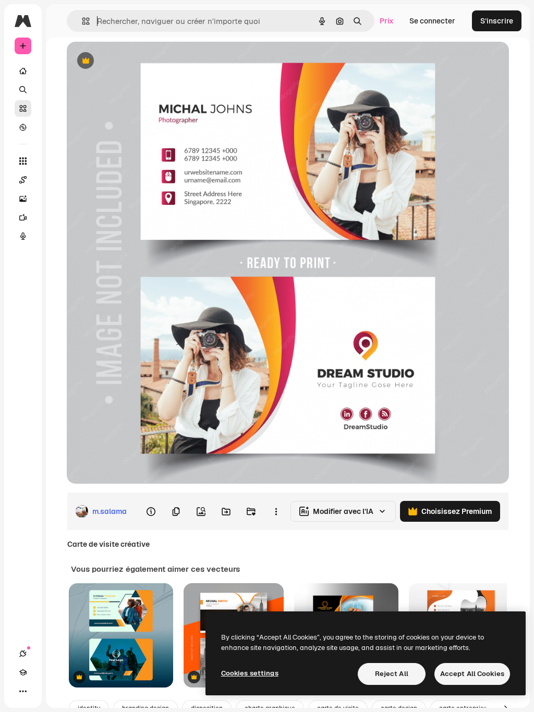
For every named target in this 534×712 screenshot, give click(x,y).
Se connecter (432, 21)
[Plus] (23, 691)
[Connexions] (23, 653)
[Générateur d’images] (23, 198)
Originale (135, 61)
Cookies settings (249, 673)
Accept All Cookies (472, 673)
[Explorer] (23, 127)
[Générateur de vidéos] (23, 217)
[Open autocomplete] (81, 21)
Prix (387, 21)
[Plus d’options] (275, 511)
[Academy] (23, 672)
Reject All (391, 673)
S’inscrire (496, 21)
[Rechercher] (23, 89)
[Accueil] (23, 71)
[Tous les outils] (23, 161)
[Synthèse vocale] (23, 236)
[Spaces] (23, 179)
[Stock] (23, 108)
